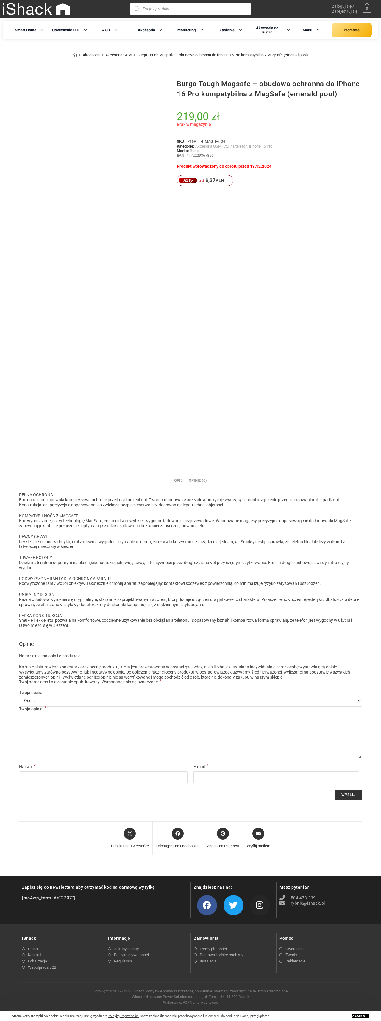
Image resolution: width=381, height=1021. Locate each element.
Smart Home (25, 30)
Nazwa (27, 766)
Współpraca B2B (42, 967)
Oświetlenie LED (65, 30)
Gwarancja (294, 949)
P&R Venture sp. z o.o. (200, 1002)
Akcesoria (146, 30)
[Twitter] (233, 905)
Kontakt (34, 955)
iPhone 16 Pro (260, 146)
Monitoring (186, 30)
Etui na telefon (235, 146)
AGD (106, 30)
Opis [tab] (178, 480)
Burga (195, 150)
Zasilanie (226, 30)
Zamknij (360, 1016)
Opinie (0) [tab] (198, 480)
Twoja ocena (31, 692)
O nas (33, 949)
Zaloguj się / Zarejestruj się (344, 9)
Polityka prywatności (131, 955)
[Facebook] (207, 905)
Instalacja (208, 961)
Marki (307, 30)
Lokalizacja (37, 961)
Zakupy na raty (126, 949)
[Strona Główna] (75, 55)
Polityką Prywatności (123, 1016)
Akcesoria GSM (208, 146)
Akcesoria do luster (267, 30)
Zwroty (291, 955)
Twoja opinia (32, 709)
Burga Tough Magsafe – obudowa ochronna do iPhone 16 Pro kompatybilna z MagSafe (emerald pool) (222, 55)
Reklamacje (295, 961)
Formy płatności (213, 949)
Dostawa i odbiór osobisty (221, 955)
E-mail (200, 766)
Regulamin (123, 961)
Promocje (352, 30)
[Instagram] (260, 905)
